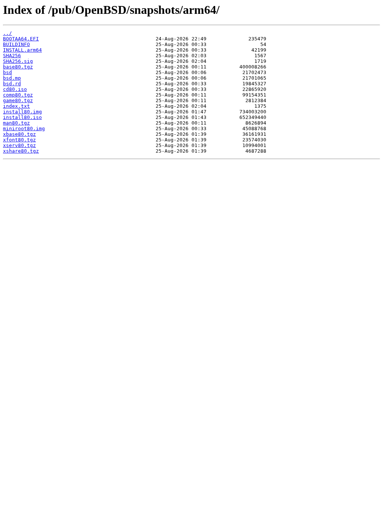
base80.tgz (18, 67)
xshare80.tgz (21, 151)
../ (7, 33)
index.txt (16, 106)
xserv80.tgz (19, 145)
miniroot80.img (24, 128)
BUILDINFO (16, 44)
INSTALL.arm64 (22, 50)
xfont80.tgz (19, 140)
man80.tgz (16, 123)
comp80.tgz (18, 95)
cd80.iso (15, 89)
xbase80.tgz (19, 134)
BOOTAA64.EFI (21, 39)
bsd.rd (12, 83)
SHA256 (12, 55)
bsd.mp (12, 78)
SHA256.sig (18, 61)
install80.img (22, 111)
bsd (7, 72)
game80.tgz (18, 100)
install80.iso (22, 117)
